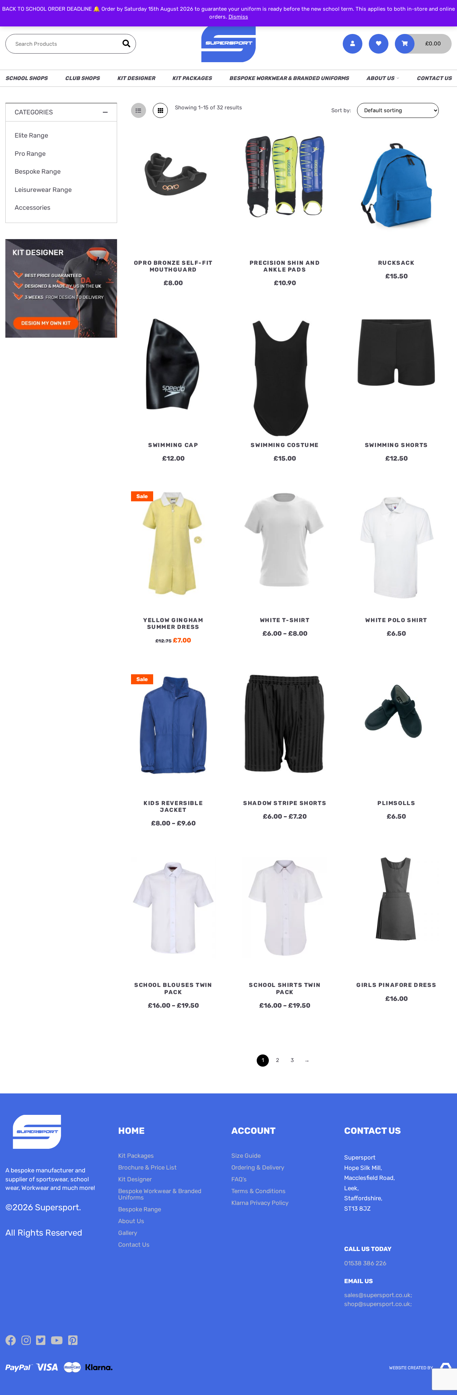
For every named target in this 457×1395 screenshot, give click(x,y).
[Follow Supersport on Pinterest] (72, 1340)
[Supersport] (228, 44)
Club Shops (82, 78)
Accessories (32, 208)
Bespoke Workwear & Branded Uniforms (289, 78)
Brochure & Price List (147, 1167)
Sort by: (341, 110)
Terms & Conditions (258, 1191)
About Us (380, 78)
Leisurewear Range (43, 190)
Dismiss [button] (238, 17)
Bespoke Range (38, 172)
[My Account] (352, 44)
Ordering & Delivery (257, 1167)
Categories (34, 112)
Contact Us (434, 78)
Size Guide (246, 1155)
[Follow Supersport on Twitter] (40, 1340)
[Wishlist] (378, 44)
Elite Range (31, 136)
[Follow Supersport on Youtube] (57, 1340)
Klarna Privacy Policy (259, 1202)
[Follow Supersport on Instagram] (26, 1340)
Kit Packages (192, 78)
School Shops (26, 78)
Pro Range (30, 154)
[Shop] (61, 336)
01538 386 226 (365, 1263)
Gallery (127, 1232)
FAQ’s (239, 1179)
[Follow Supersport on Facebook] (10, 1340)
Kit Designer (136, 78)
